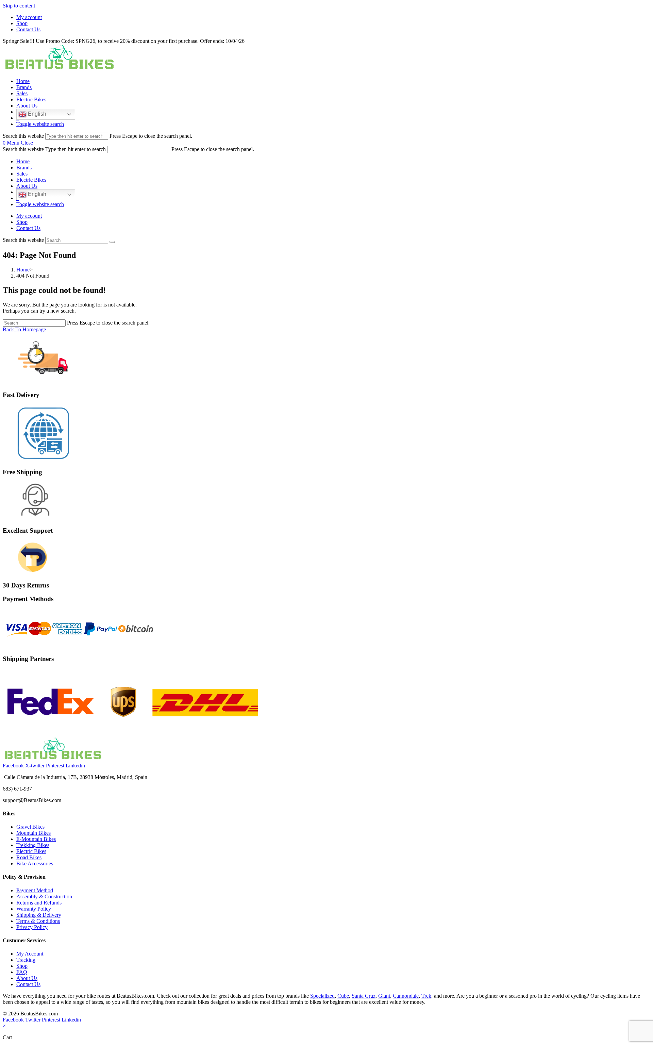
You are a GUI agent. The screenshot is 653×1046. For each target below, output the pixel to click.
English (36, 114)
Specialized (322, 996)
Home (23, 161)
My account (29, 17)
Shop (22, 23)
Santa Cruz (363, 996)
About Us (26, 186)
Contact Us (28, 29)
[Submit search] (112, 242)
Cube (343, 996)
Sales (22, 174)
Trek (426, 996)
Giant (384, 996)
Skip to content (19, 6)
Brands (24, 167)
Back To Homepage (24, 329)
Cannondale (406, 996)
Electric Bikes (31, 180)
